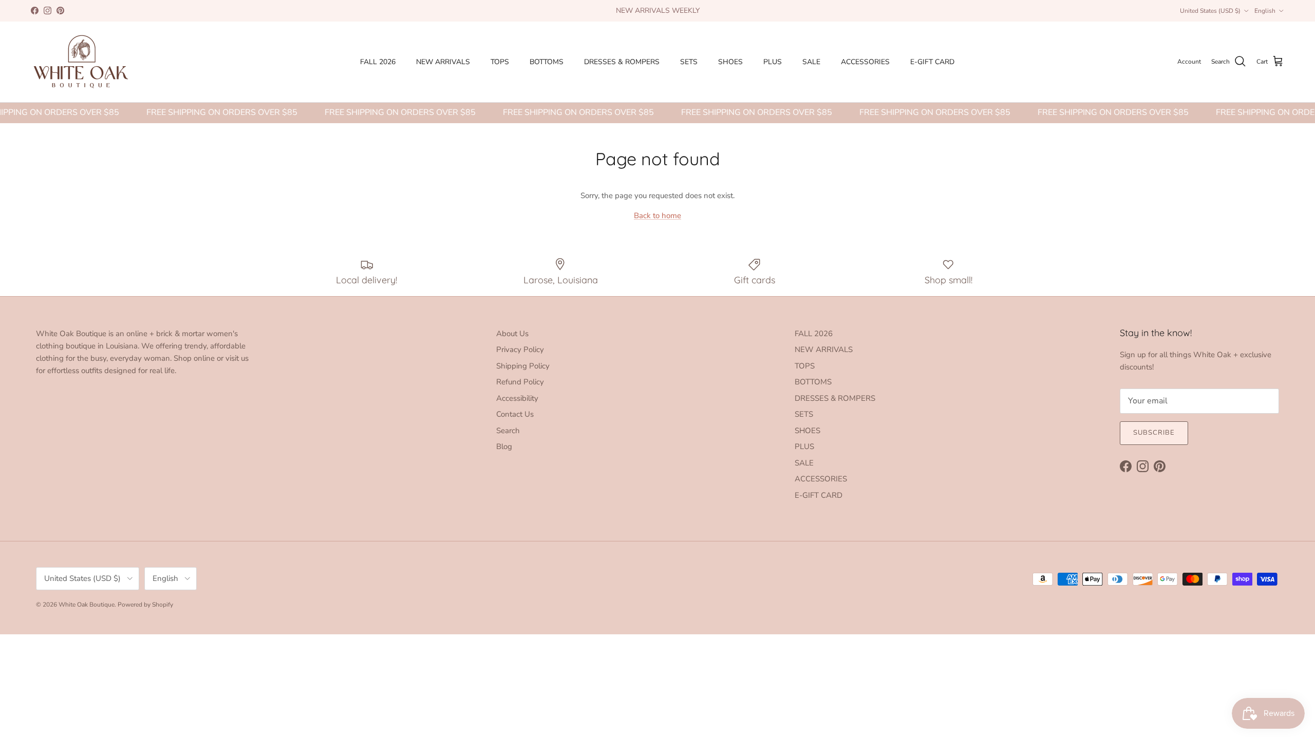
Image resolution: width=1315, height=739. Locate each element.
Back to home (657, 215)
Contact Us (515, 414)
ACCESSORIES (865, 62)
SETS (689, 62)
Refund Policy (520, 382)
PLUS (772, 62)
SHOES (730, 62)
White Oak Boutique (87, 604)
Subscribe (1154, 432)
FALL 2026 (378, 62)
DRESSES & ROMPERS (622, 62)
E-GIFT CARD (932, 62)
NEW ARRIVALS (443, 62)
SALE (811, 62)
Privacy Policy (520, 349)
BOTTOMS (546, 62)
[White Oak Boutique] (81, 62)
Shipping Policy (523, 366)
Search (508, 430)
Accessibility (517, 398)
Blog (504, 446)
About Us (512, 333)
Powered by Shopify (145, 604)
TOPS (500, 62)
